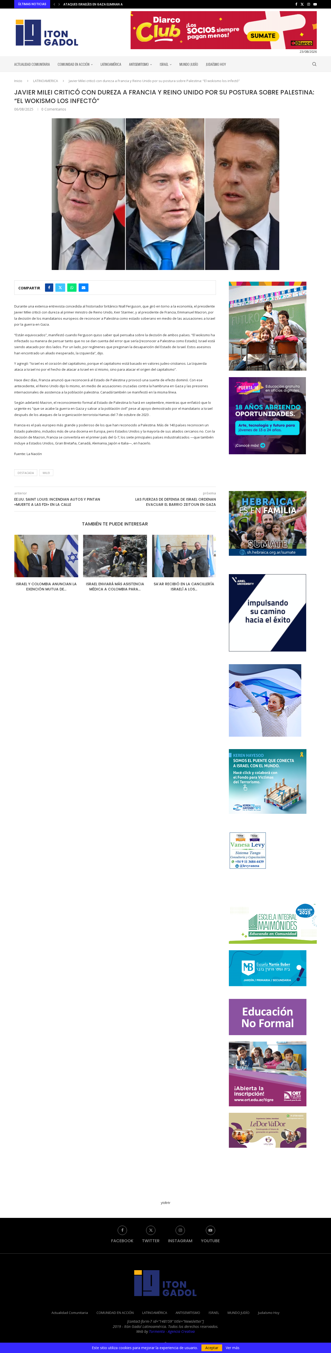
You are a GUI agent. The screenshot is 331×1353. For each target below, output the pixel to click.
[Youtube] (315, 4)
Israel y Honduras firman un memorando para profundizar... (184, 586)
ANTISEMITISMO (139, 64)
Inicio (18, 80)
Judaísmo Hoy (216, 64)
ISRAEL (164, 64)
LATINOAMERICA (45, 80)
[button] (54, 4)
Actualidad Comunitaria (32, 64)
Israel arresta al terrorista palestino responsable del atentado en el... (122, 4)
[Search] (314, 64)
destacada (26, 473)
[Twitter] (302, 4)
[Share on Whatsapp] (72, 287)
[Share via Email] (83, 287)
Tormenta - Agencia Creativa (172, 1331)
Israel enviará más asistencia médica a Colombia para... (46, 586)
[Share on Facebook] (49, 287)
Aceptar (211, 1347)
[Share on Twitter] (60, 287)
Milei (46, 473)
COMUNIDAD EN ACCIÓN (73, 64)
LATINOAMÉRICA (111, 64)
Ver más (232, 1348)
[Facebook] (296, 4)
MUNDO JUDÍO (188, 64)
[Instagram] (308, 4)
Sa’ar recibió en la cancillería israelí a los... (115, 586)
